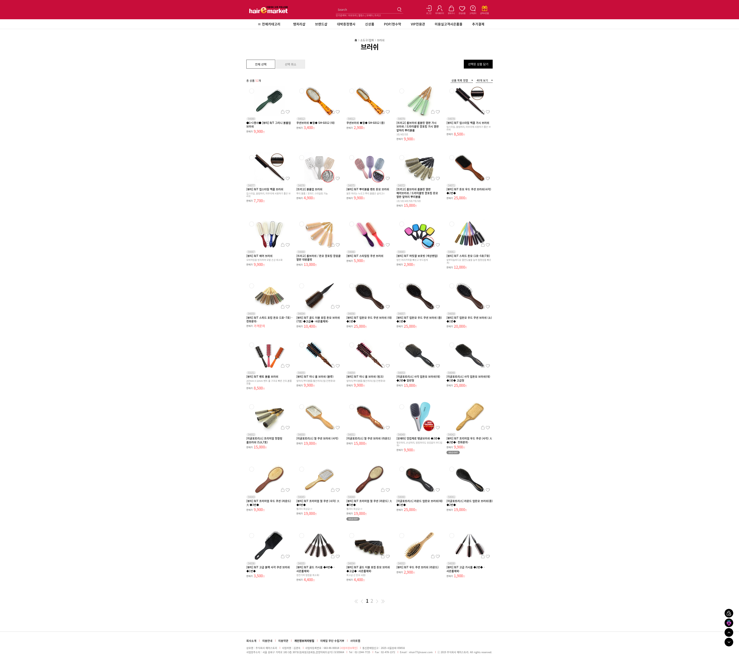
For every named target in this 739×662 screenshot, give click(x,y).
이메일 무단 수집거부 (332, 641)
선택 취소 (290, 64)
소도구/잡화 (367, 40)
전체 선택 (261, 64)
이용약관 (283, 641)
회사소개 (251, 641)
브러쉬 (381, 40)
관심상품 (288, 112)
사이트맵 (355, 641)
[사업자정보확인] (349, 648)
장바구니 (283, 112)
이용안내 (267, 641)
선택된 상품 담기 (478, 64)
